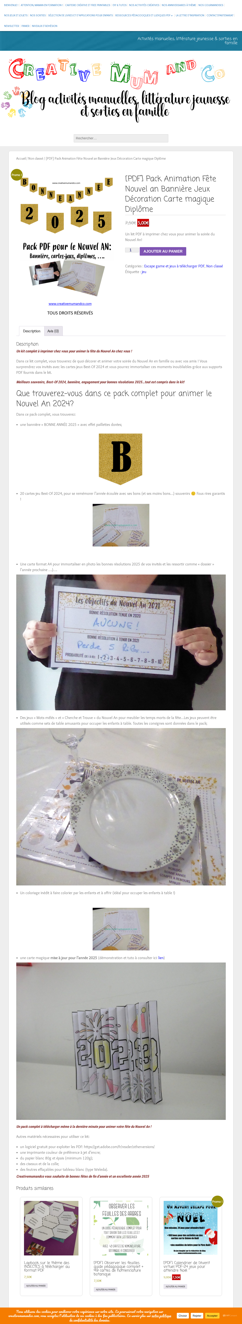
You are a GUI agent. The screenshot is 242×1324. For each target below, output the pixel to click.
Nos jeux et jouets (16, 15)
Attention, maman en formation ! (42, 5)
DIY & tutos (120, 5)
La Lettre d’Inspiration (190, 15)
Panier (25, 26)
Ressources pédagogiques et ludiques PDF (142, 15)
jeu (144, 271)
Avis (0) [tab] (53, 331)
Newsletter (11, 26)
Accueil (21, 158)
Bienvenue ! (11, 5)
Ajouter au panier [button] (35, 1285)
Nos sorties (38, 15)
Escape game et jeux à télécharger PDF (174, 266)
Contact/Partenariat (220, 15)
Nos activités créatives (144, 5)
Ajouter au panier (162, 251)
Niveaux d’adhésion (44, 26)
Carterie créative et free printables (87, 5)
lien (161, 958)
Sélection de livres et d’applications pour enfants (80, 15)
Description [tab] (31, 331)
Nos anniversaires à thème (179, 5)
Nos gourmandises (211, 5)
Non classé (35, 158)
